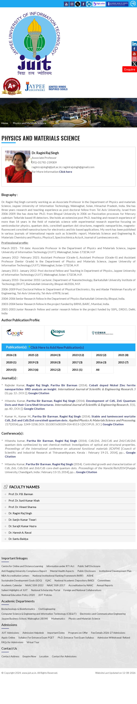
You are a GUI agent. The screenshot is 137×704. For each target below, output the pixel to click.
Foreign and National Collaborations (82, 590)
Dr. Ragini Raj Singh (20, 513)
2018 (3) (55, 362)
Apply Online (8, 637)
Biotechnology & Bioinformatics (18, 609)
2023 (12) (78, 355)
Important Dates (56, 632)
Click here (65, 171)
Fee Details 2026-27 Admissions (108, 632)
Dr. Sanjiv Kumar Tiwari (22, 519)
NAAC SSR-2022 (34, 585)
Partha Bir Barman (64, 385)
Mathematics (58, 618)
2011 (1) (77, 369)
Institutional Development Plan (115, 571)
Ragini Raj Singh (37, 385)
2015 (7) (123, 362)
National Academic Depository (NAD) (74, 580)
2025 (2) (33, 355)
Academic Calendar (11, 585)
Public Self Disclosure (89, 566)
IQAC (48, 580)
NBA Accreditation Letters (15, 575)
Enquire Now (29, 656)
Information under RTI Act (60, 566)
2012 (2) (55, 369)
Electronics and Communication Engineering (103, 613)
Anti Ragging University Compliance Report (24, 571)
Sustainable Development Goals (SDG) (21, 580)
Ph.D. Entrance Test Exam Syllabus (76, 637)
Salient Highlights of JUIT (14, 590)
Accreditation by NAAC (80, 585)
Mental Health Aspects (62, 571)
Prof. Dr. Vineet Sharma (22, 507)
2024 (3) (55, 355)
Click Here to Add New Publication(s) (57, 347)
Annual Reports (105, 585)
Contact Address (10, 656)
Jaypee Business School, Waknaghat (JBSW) (24, 618)
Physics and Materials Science (29, 123)
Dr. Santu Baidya (18, 538)
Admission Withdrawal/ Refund (113, 637)
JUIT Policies (45, 595)
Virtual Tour (33, 642)
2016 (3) (101, 362)
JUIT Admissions (10, 632)
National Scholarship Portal (45, 590)
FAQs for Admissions (12, 642)
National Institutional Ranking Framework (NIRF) (58, 575)
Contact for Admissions (64, 656)
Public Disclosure (86, 571)
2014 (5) (11, 369)
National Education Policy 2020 (18, 595)
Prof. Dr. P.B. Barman (21, 494)
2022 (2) (101, 355)
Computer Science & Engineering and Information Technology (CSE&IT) (39, 613)
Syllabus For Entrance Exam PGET (36, 637)
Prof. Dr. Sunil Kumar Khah (24, 500)
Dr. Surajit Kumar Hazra (22, 526)
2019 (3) (33, 362)
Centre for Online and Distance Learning (22, 566)
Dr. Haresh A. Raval (20, 532)
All (97, 369)
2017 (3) (77, 362)
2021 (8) (123, 355)
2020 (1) (11, 362)
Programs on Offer (78, 632)
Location (44, 656)
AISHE (90, 575)
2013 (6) (33, 369)
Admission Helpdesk (33, 632)
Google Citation (38, 393)
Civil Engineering (46, 609)
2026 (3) (11, 355)
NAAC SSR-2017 (56, 585)
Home (4, 123)
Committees (104, 580)
